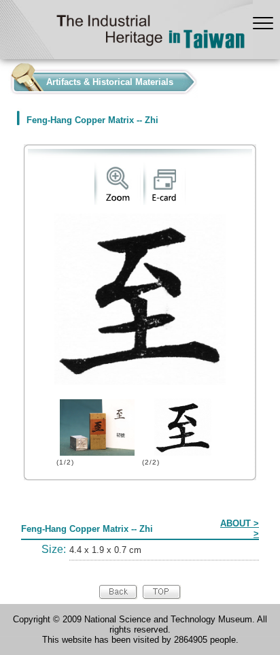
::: (4, 78)
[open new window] (117, 202)
